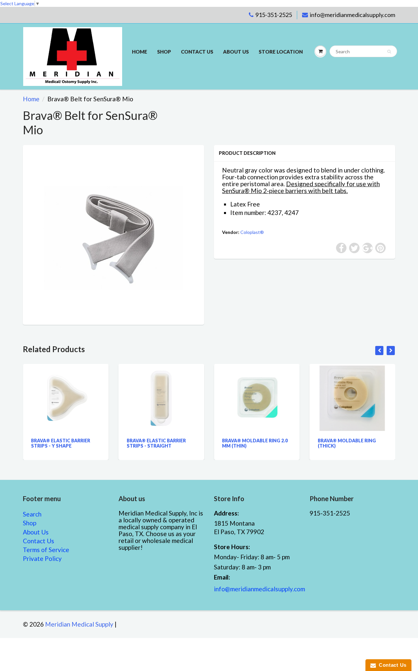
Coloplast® (252, 232)
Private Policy (42, 558)
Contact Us (38, 541)
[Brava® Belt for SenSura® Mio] (113, 234)
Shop (164, 52)
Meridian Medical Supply (79, 624)
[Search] (389, 51)
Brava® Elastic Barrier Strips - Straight (141, 443)
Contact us (197, 52)
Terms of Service (46, 549)
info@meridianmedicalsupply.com (352, 14)
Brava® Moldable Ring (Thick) (332, 443)
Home (139, 52)
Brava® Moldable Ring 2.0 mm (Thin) (240, 443)
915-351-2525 (273, 14)
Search (32, 514)
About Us (236, 52)
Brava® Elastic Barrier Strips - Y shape (45, 443)
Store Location (281, 52)
